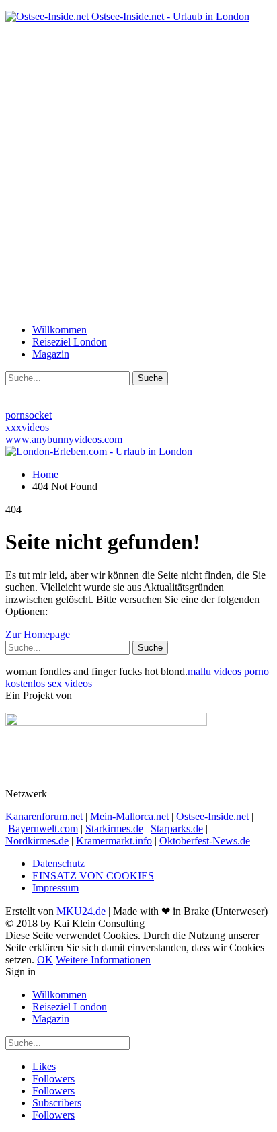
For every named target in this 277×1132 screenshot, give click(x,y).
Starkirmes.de (114, 828)
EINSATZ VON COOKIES (93, 875)
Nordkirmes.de (37, 840)
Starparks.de (177, 828)
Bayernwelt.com (43, 828)
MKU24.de (81, 911)
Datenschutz (58, 863)
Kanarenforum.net (44, 816)
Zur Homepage (37, 634)
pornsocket (28, 415)
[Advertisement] (138, 172)
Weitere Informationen (103, 959)
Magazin (50, 354)
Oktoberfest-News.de (204, 840)
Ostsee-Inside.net (212, 816)
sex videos (70, 683)
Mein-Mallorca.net (129, 816)
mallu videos (214, 671)
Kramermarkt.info (114, 840)
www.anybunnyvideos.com (63, 439)
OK (45, 959)
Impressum (55, 887)
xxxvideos (27, 427)
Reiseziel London (69, 342)
